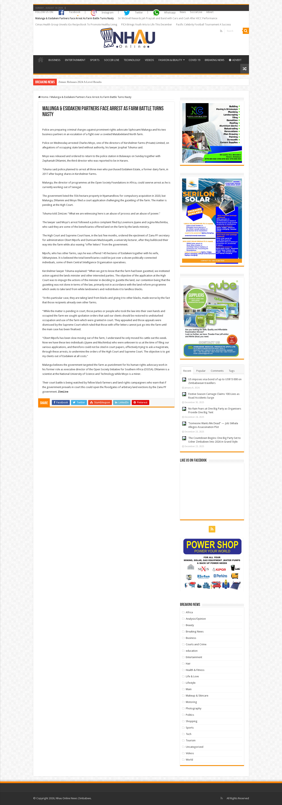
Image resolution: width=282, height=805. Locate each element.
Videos (190, 753)
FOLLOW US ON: (44, 12)
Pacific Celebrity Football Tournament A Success (203, 24)
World (189, 759)
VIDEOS (149, 60)
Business (191, 637)
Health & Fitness (195, 670)
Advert (209, 12)
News (183, 12)
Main (189, 689)
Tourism (191, 740)
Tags (232, 370)
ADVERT (237, 60)
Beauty (190, 625)
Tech (188, 734)
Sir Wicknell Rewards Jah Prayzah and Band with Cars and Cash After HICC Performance (167, 18)
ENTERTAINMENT (75, 60)
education (192, 650)
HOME (40, 59)
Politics (190, 714)
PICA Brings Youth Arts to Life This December (146, 24)
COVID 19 (194, 60)
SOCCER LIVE (111, 60)
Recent (187, 370)
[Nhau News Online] (127, 37)
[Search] (246, 31)
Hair (188, 663)
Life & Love (192, 676)
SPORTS (95, 60)
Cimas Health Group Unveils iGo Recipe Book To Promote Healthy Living (76, 24)
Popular (201, 370)
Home (44, 97)
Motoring (191, 702)
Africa (189, 612)
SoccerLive (196, 12)
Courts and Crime (196, 644)
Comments (217, 370)
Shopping (191, 721)
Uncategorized (194, 746)
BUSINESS (54, 60)
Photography (193, 708)
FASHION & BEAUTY (170, 60)
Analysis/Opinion (196, 618)
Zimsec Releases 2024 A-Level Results (80, 81)
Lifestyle (191, 682)
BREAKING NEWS (214, 60)
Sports (190, 727)
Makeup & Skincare (197, 695)
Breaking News (195, 631)
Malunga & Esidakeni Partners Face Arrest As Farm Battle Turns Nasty (74, 18)
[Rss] (221, 31)
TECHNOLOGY (132, 60)
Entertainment (194, 657)
